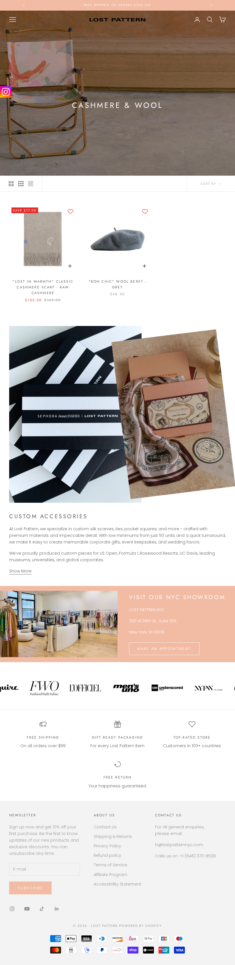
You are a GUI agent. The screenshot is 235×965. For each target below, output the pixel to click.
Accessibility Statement (117, 884)
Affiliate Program (110, 874)
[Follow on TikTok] (42, 909)
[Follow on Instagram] (12, 909)
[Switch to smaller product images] (20, 183)
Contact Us (105, 827)
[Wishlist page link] (15, 31)
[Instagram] (5, 92)
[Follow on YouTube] (27, 909)
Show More (20, 571)
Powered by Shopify (140, 925)
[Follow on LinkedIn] (57, 909)
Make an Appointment (164, 648)
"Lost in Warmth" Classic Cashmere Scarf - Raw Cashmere (43, 287)
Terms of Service (110, 865)
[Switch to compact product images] (30, 183)
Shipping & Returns (113, 836)
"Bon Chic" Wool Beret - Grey (118, 284)
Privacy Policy (107, 846)
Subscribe (30, 888)
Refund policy (107, 855)
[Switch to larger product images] (11, 183)
